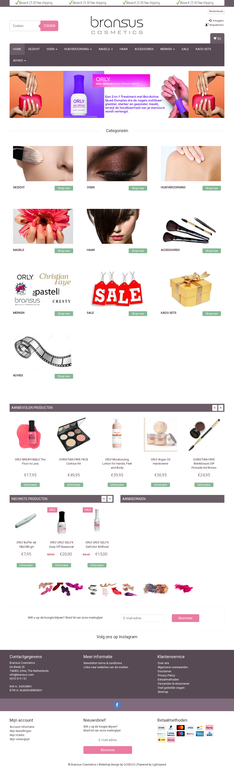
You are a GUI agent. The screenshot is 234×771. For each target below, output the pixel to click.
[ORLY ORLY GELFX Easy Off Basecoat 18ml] (61, 521)
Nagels (105, 49)
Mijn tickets (17, 735)
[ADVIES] (43, 351)
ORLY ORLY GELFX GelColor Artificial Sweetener (97, 547)
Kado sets (203, 49)
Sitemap (163, 692)
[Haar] (117, 226)
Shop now (64, 188)
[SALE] (117, 288)
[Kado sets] (191, 288)
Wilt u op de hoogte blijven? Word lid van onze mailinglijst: (102, 728)
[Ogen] (117, 163)
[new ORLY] (126, 94)
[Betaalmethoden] (185, 734)
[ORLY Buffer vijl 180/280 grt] (26, 521)
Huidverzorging (77, 49)
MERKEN (166, 49)
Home (17, 49)
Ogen (51, 49)
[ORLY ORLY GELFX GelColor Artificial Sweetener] (97, 521)
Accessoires (144, 49)
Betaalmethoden (168, 679)
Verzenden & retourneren (173, 683)
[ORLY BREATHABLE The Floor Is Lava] (30, 434)
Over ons (163, 663)
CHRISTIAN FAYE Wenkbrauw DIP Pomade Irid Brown (203, 463)
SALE (185, 49)
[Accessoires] (191, 226)
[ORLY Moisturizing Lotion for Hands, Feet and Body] (117, 434)
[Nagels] (43, 226)
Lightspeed (159, 764)
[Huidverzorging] (191, 163)
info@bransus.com (22, 674)
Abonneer (185, 618)
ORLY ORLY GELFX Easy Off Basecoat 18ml (61, 547)
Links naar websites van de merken (106, 667)
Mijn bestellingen (20, 731)
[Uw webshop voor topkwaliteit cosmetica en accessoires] (117, 25)
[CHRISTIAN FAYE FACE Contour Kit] (73, 434)
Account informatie (22, 726)
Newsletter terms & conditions (103, 663)
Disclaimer (164, 671)
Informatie (30, 485)
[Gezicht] (43, 163)
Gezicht (34, 49)
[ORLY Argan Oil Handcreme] (160, 434)
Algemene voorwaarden (173, 667)
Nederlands (216, 11)
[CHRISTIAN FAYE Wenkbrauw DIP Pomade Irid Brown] (204, 434)
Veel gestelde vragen (171, 687)
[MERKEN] (43, 288)
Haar (124, 49)
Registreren (216, 25)
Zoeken (49, 26)
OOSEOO (129, 764)
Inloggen (218, 20)
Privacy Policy (166, 675)
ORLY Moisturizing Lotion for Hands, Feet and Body (117, 463)
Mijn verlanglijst (20, 739)
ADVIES (18, 60)
